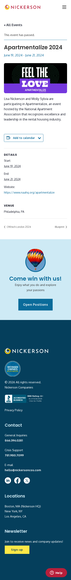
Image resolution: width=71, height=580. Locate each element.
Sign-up (17, 550)
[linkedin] (8, 480)
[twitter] (27, 480)
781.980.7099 (14, 455)
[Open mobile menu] (64, 7)
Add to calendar (24, 138)
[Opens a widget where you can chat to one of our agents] (56, 573)
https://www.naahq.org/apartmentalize (29, 192)
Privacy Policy (13, 410)
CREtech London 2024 (18, 226)
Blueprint (60, 226)
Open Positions (35, 305)
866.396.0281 (14, 440)
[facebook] (17, 480)
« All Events (13, 25)
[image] (22, 7)
